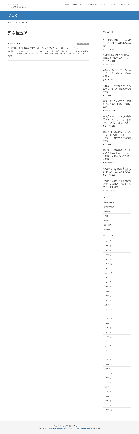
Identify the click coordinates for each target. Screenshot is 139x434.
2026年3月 (107, 250)
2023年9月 (107, 378)
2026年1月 (107, 259)
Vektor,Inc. (90, 429)
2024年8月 (107, 328)
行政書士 (107, 229)
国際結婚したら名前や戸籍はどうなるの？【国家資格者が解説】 (117, 104)
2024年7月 (107, 332)
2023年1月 (107, 405)
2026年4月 (107, 246)
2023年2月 (107, 401)
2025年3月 (107, 300)
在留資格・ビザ (109, 211)
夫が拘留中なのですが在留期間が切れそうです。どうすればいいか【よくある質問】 (117, 119)
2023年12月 (108, 364)
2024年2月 (107, 355)
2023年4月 (107, 392)
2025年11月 (108, 268)
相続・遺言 (107, 225)
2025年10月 (108, 273)
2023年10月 (108, 373)
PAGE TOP (133, 419)
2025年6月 (107, 287)
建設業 (106, 220)
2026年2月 (107, 255)
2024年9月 (107, 323)
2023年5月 (107, 387)
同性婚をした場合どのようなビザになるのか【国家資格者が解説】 (117, 88)
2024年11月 (108, 314)
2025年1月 (107, 305)
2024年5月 (107, 341)
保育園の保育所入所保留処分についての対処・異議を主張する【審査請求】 (117, 184)
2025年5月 (107, 291)
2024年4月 (107, 346)
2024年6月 (107, 337)
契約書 (106, 216)
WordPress (50, 429)
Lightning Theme (61, 429)
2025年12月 (108, 264)
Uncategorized (83, 43)
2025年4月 (107, 296)
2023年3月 (107, 396)
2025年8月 (107, 277)
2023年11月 (108, 369)
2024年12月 (108, 309)
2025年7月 (107, 282)
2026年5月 (107, 241)
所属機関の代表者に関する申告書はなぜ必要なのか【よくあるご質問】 (117, 58)
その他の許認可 (109, 207)
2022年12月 (108, 410)
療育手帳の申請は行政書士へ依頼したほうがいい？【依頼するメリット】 (43, 48)
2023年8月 (107, 382)
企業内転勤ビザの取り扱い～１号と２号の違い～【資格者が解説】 (117, 73)
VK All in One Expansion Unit (76, 429)
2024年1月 (107, 360)
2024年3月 (107, 350)
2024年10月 (108, 319)
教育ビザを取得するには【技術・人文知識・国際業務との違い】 (117, 42)
